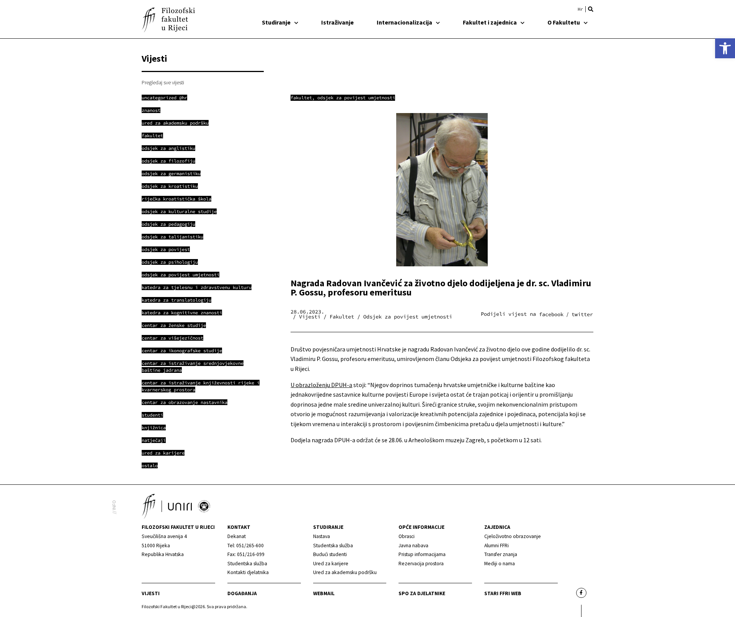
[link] (725, 48)
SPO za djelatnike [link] (422, 593)
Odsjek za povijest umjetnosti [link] (356, 97)
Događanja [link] (242, 593)
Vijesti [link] (151, 593)
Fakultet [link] (301, 97)
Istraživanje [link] (337, 22)
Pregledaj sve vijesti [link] (163, 82)
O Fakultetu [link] (563, 22)
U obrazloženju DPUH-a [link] (321, 385)
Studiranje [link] (276, 22)
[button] (590, 9)
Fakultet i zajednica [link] (490, 22)
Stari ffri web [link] (502, 593)
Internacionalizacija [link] (404, 22)
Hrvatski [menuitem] (580, 9)
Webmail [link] (324, 593)
